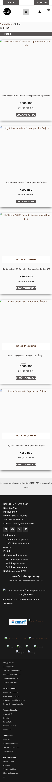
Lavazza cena (8, 751)
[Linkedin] (25, 529)
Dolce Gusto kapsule (11, 696)
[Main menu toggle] (26, 12)
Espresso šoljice (9, 769)
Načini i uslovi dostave (17, 543)
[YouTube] (12, 529)
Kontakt (7, 551)
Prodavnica (9, 535)
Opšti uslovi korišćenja (15, 555)
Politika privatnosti (15, 563)
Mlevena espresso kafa (12, 674)
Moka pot (6, 765)
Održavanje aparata (10, 773)
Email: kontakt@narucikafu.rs (18, 523)
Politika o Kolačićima (16, 567)
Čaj (4, 777)
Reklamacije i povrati (17, 559)
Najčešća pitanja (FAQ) (15, 571)
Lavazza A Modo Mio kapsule (14, 700)
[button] (11, 2)
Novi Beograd (10, 508)
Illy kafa (6, 718)
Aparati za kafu (8, 761)
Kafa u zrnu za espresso (12, 671)
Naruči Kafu (6, 24)
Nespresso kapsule (10, 692)
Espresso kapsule (10, 682)
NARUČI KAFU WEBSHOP (15, 504)
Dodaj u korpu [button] (26, 114)
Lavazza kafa (8, 714)
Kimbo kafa (7, 722)
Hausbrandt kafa (9, 726)
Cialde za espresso (10, 678)
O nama (7, 547)
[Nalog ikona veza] (39, 11)
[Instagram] (19, 529)
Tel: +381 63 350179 (13, 519)
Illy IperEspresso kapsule (13, 704)
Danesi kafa (7, 729)
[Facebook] (5, 529)
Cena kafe (6, 740)
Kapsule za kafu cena (11, 747)
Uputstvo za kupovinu (17, 539)
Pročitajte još (26, 288)
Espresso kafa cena (10, 744)
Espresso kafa (8, 667)
